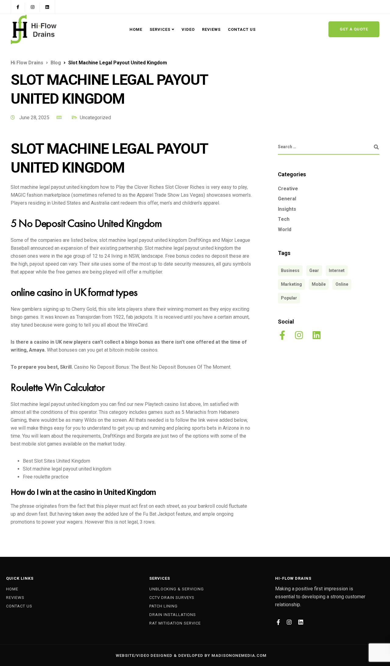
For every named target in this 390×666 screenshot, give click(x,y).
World (284, 229)
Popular (289, 297)
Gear (314, 270)
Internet (337, 270)
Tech (283, 219)
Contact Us (242, 29)
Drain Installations (172, 614)
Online (341, 284)
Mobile (319, 284)
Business (290, 270)
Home (135, 29)
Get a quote (354, 29)
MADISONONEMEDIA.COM (239, 655)
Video (188, 29)
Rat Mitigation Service (175, 623)
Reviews (211, 29)
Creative (288, 189)
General (287, 199)
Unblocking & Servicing (176, 589)
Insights (287, 209)
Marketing (291, 284)
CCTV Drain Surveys (171, 597)
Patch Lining (163, 606)
